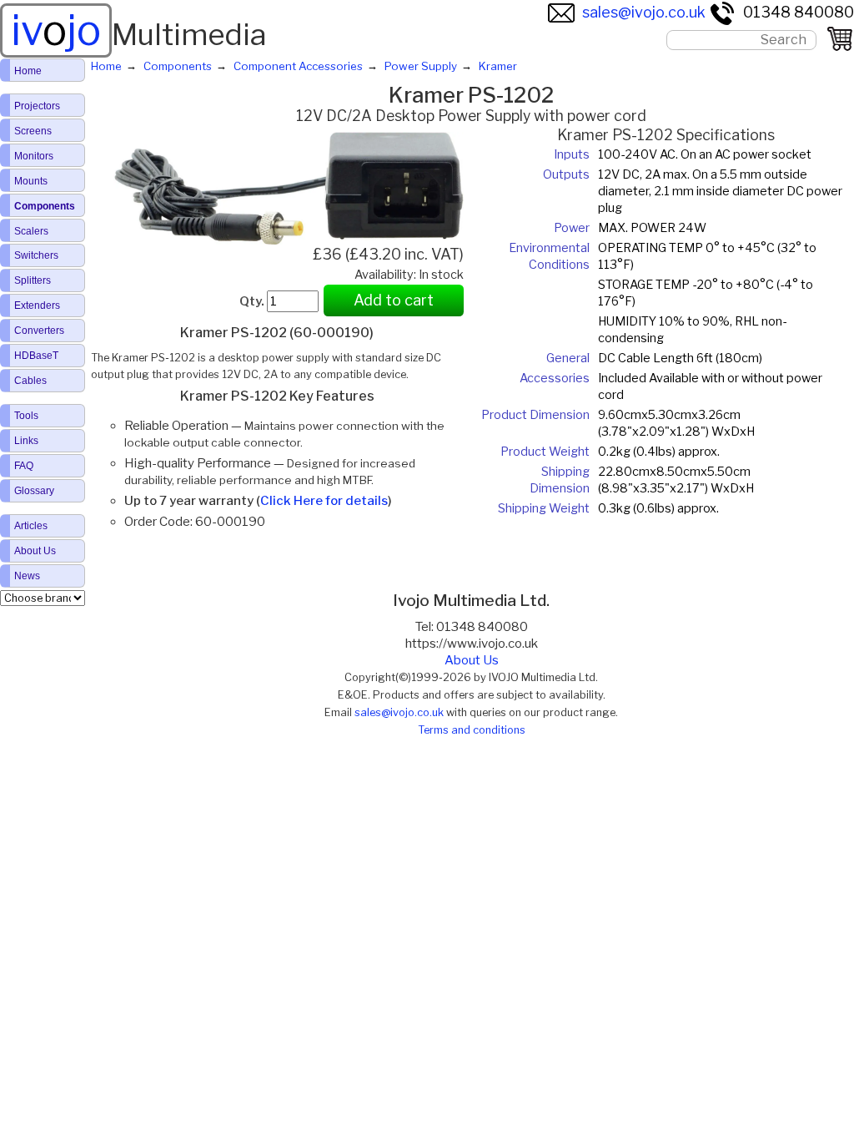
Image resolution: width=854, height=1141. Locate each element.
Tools (26, 416)
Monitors (33, 156)
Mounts (31, 181)
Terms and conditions (471, 730)
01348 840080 (798, 12)
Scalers (31, 231)
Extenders (37, 305)
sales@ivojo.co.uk (644, 12)
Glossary (34, 491)
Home (28, 71)
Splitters (32, 280)
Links (26, 441)
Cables (30, 380)
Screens (33, 131)
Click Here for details (324, 500)
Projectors (37, 106)
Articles (31, 526)
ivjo (56, 30)
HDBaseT (36, 355)
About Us (472, 660)
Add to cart (394, 300)
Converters (39, 330)
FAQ (23, 466)
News (27, 576)
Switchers (36, 255)
